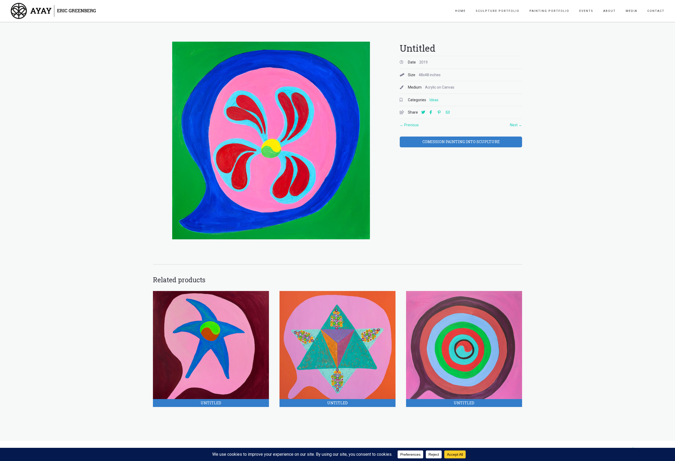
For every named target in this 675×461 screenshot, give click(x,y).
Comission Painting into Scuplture (461, 141)
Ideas (434, 100)
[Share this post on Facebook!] (433, 112)
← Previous (409, 125)
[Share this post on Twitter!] (425, 112)
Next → (516, 125)
